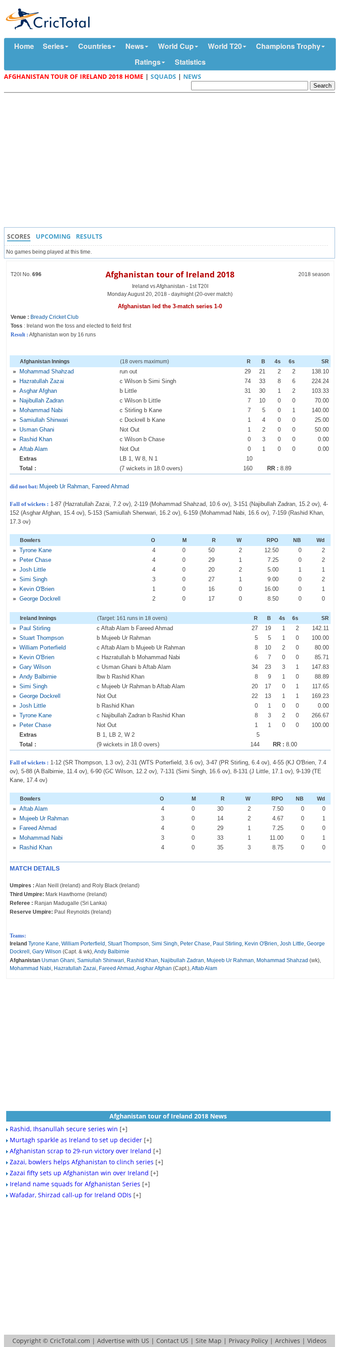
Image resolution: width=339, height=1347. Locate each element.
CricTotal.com (70, 1340)
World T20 (225, 46)
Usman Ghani (36, 429)
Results (89, 236)
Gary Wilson (35, 667)
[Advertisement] (171, 161)
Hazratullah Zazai (41, 381)
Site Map (209, 1340)
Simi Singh (33, 579)
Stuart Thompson (41, 638)
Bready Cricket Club (54, 317)
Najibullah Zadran (41, 400)
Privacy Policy (248, 1340)
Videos (317, 1340)
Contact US (172, 1340)
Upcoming (53, 236)
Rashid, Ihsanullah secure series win (64, 1129)
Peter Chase (35, 560)
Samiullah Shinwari (43, 420)
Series (53, 46)
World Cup (176, 46)
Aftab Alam (33, 449)
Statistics (190, 62)
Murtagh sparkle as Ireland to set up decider (76, 1140)
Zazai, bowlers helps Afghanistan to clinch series (82, 1162)
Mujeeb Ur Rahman (63, 486)
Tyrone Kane (35, 550)
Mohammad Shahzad (46, 371)
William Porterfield (42, 647)
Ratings (148, 62)
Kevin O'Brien (36, 589)
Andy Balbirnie (37, 676)
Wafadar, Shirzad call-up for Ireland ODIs (71, 1195)
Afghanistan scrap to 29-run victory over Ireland (80, 1151)
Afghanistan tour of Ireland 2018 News (168, 1116)
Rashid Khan (35, 439)
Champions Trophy (288, 46)
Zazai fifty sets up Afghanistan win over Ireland (79, 1173)
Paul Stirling (34, 628)
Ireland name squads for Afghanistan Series (75, 1184)
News (134, 46)
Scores (18, 236)
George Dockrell (39, 598)
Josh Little (32, 569)
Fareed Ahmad (110, 486)
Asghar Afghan (38, 390)
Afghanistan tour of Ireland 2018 (169, 274)
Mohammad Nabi (41, 410)
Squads (163, 76)
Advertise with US (123, 1340)
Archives (287, 1340)
